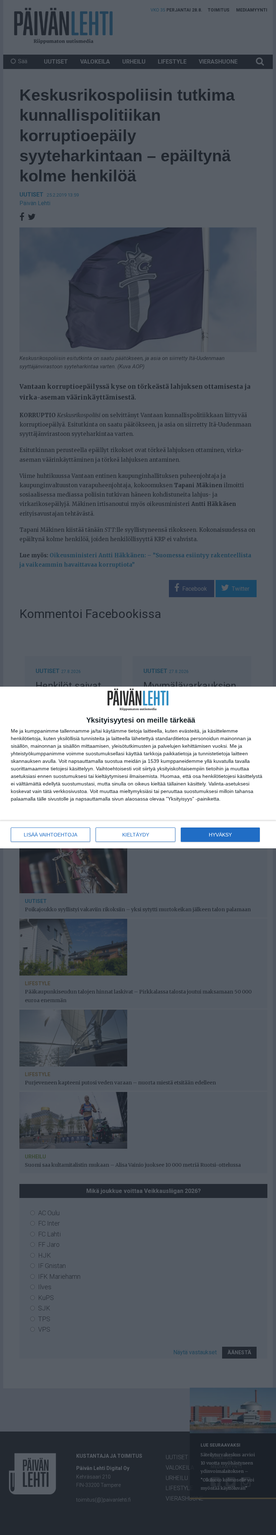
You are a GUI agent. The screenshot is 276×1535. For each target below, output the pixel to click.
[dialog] (138, 768)
